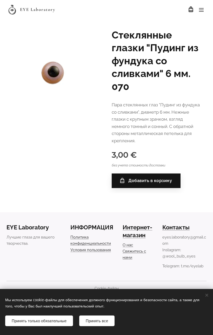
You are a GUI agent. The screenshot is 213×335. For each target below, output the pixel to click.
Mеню (201, 9)
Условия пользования (90, 250)
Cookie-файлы (107, 288)
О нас (128, 245)
